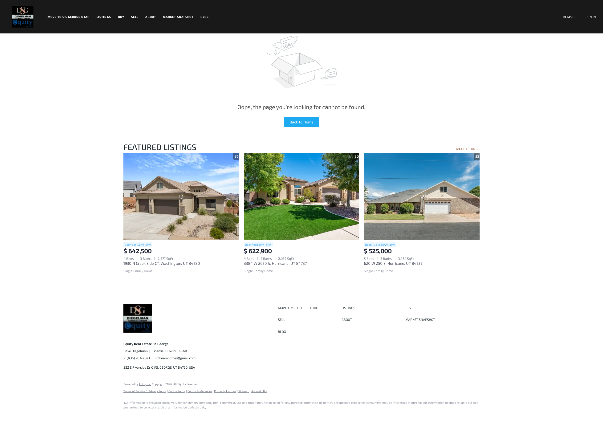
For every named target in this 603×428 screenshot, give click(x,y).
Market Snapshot (178, 16)
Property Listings (225, 391)
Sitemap (243, 391)
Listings (104, 16)
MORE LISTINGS (468, 149)
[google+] (197, 415)
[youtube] (183, 415)
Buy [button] (121, 16)
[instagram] (170, 415)
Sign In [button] (590, 16)
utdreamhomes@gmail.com (175, 358)
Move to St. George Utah (69, 16)
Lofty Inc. (145, 384)
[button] (22, 17)
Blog (204, 16)
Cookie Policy (176, 391)
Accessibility (259, 391)
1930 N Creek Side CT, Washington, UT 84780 (161, 263)
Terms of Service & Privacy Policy (144, 391)
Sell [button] (134, 16)
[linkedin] (142, 415)
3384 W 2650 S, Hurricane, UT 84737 (275, 263)
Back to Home (302, 122)
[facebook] (129, 415)
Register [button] (570, 16)
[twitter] (156, 415)
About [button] (150, 16)
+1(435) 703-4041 (136, 358)
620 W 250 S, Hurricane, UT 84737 (393, 263)
